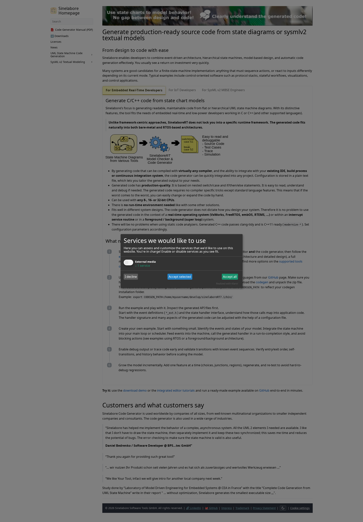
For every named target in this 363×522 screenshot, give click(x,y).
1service (142, 265)
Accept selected (180, 277)
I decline (131, 277)
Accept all (230, 277)
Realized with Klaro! (227, 283)
